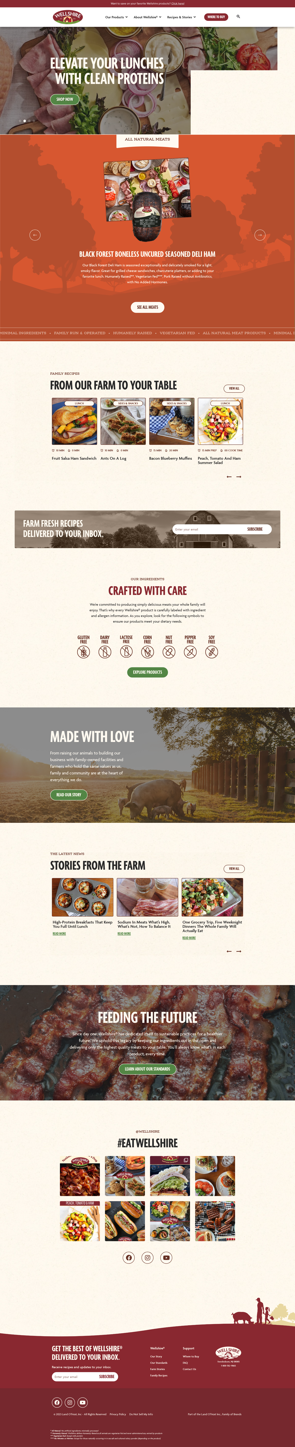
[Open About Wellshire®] (160, 17)
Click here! (177, 3)
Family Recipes (158, 1375)
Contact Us (189, 1369)
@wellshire (147, 1131)
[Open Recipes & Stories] (194, 17)
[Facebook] (129, 1258)
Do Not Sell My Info (141, 1414)
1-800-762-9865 (228, 1365)
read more (59, 933)
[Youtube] (166, 1258)
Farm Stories (157, 1369)
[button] (20, 121)
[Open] (80, 1176)
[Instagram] (147, 1258)
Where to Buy (191, 1356)
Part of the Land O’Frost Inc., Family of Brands (214, 1414)
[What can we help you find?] (238, 17)
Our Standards (158, 1362)
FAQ (185, 1362)
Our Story (156, 1356)
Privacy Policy (118, 1414)
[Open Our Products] (126, 17)
